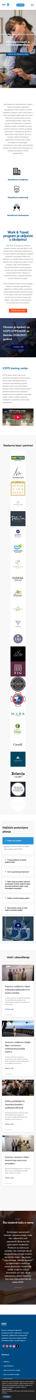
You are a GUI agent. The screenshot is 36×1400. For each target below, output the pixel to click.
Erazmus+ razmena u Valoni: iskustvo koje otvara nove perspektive (17, 1160)
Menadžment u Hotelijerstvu (18, 180)
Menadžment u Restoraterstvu (18, 215)
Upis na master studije (11, 1374)
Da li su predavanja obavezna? (18, 872)
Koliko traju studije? (14, 841)
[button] (18, 840)
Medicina (7, 1362)
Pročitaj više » (9, 1009)
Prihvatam (7, 1396)
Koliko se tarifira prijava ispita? (18, 898)
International (20, 5)
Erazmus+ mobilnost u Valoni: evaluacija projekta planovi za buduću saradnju (17, 989)
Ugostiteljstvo (9, 1366)
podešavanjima (7, 1389)
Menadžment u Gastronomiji (18, 197)
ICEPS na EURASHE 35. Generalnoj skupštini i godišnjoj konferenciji (15, 1104)
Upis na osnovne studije (12, 1370)
